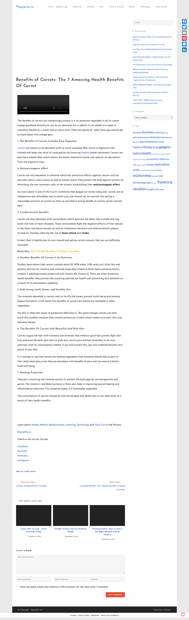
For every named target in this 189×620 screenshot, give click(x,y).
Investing (70, 424)
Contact (73, 615)
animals (137, 132)
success (154, 176)
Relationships (56, 424)
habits (137, 153)
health (53, 191)
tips (148, 182)
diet (22, 471)
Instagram (23, 460)
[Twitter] (184, 27)
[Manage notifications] (183, 614)
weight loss (152, 189)
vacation (139, 188)
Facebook (22, 446)
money (150, 164)
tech (160, 175)
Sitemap (167, 610)
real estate (157, 170)
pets (150, 170)
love (162, 159)
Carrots (21, 148)
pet (141, 170)
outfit (136, 170)
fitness (27, 471)
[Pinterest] (184, 38)
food (155, 147)
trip (170, 182)
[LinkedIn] (184, 50)
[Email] (184, 33)
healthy (85, 152)
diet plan (136, 142)
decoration (144, 137)
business (148, 132)
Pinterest (22, 455)
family (161, 141)
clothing (158, 132)
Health (35, 424)
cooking (166, 133)
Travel (162, 182)
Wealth (44, 424)
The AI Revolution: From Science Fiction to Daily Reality (152, 65)
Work (162, 189)
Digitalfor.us (24, 432)
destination (155, 137)
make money (141, 165)
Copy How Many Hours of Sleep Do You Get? (149, 45)
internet (144, 159)
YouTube (22, 451)
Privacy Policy (158, 610)
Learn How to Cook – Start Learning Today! (34, 530)
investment (153, 159)
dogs (142, 141)
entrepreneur (151, 141)
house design (165, 154)
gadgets (164, 147)
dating (136, 137)
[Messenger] (184, 44)
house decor (156, 154)
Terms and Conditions (110, 615)
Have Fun (99, 424)
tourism (154, 183)
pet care (145, 170)
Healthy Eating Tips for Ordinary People (71, 530)
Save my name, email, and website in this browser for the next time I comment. (64, 586)
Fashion (138, 147)
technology (139, 182)
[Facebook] (184, 21)
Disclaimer (95, 615)
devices (165, 137)
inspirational (137, 159)
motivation (162, 164)
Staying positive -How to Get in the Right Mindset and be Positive (107, 532)
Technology (83, 424)
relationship (142, 175)
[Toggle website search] (173, 7)
